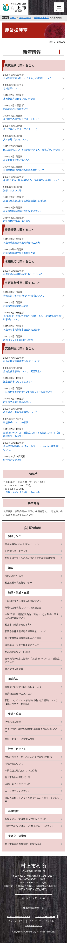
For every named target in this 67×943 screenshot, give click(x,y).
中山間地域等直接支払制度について (21, 361)
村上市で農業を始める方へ (17, 402)
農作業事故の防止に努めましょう (20, 129)
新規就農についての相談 (15, 422)
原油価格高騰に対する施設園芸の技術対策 (25, 200)
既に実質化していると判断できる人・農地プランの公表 (31, 149)
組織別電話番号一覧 (33, 908)
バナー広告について (33, 926)
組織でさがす (25, 17)
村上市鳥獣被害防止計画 (15, 306)
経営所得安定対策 (12, 460)
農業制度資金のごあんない (17, 160)
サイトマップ (35, 921)
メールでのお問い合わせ (33, 898)
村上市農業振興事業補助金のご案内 (21, 242)
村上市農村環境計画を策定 (17, 221)
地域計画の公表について (15, 109)
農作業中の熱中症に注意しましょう (21, 119)
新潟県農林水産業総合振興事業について (23, 170)
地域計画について (12, 88)
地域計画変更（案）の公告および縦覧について (27, 78)
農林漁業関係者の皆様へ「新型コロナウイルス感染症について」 (31, 448)
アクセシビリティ (16, 921)
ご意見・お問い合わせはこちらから (21, 492)
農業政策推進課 (41, 17)
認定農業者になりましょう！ (18, 381)
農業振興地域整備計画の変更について (22, 211)
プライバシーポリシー (45, 916)
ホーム (13, 17)
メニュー (59, 7)
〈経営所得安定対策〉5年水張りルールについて (27, 392)
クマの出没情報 (13, 722)
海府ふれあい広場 (12, 190)
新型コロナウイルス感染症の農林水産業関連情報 (30, 558)
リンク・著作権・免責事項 (18, 916)
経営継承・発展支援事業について (20, 412)
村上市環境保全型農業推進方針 (19, 253)
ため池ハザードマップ (16, 551)
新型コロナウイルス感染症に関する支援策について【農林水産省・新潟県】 (31, 434)
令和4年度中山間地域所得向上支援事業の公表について (31, 180)
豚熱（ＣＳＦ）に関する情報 (18, 340)
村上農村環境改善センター (18, 582)
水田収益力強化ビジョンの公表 (19, 98)
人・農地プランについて (15, 139)
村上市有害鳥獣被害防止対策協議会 (21, 329)
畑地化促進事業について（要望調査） (22, 371)
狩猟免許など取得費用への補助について (23, 295)
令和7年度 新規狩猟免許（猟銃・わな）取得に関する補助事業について (32, 318)
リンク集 (50, 921)
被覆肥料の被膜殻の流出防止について (22, 274)
